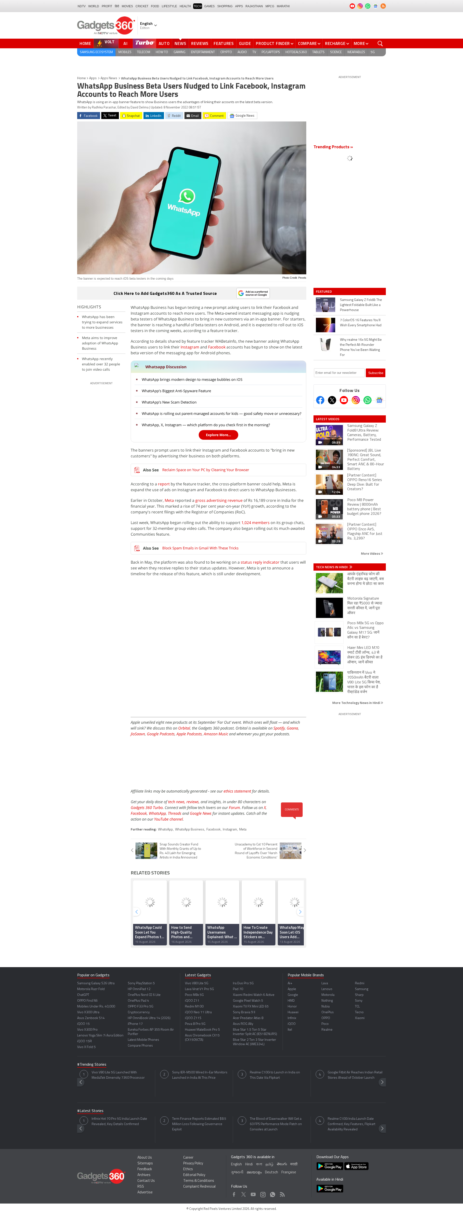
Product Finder (273, 43)
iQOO (292, 1024)
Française (288, 1172)
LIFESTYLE (169, 6)
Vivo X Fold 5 (86, 1047)
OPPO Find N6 (87, 1001)
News (180, 43)
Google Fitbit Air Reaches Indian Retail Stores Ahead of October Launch (355, 1075)
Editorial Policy (194, 1175)
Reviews (200, 43)
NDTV (82, 6)
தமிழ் (269, 1164)
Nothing (327, 1001)
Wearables (356, 52)
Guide (245, 43)
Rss (282, 1193)
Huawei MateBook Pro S (202, 1030)
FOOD (155, 6)
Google (293, 995)
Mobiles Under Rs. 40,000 (96, 1006)
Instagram (190, 347)
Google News (200, 813)
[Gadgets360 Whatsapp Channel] (367, 400)
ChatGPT (83, 995)
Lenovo (326, 989)
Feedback (144, 1169)
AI (125, 43)
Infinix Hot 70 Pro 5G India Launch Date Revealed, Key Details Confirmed (119, 1121)
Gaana (292, 728)
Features (224, 43)
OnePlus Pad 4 (138, 1001)
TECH (198, 6)
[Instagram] (356, 400)
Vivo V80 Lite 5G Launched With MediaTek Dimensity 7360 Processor (118, 1075)
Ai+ (290, 983)
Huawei (293, 1012)
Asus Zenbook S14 (91, 1018)
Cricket (142, 6)
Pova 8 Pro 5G (195, 1024)
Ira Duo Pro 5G (243, 983)
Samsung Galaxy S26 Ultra (96, 983)
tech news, (177, 801)
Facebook (216, 347)
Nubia (325, 1006)
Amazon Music (216, 734)
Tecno (359, 1012)
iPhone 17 (135, 1024)
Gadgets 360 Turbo (147, 807)
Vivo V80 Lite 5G (196, 983)
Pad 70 (238, 989)
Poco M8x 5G (194, 995)
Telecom (143, 52)
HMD (291, 1001)
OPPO (325, 1018)
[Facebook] (320, 400)
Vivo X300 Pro (87, 1030)
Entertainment (203, 52)
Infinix (292, 1018)
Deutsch (271, 1172)
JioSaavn (138, 734)
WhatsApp (157, 813)
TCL (357, 1006)
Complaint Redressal (199, 1187)
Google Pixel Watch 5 (248, 1001)
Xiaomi (360, 1018)
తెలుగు (282, 1164)
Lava (324, 983)
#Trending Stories (91, 1065)
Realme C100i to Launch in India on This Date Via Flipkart (275, 1075)
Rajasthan (254, 6)
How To (162, 52)
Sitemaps (145, 1163)
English (236, 1164)
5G (373, 52)
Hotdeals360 (296, 52)
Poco (325, 1024)
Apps (93, 78)
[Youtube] (344, 400)
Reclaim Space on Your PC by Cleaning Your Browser (205, 469)
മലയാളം (254, 1172)
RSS (140, 1187)
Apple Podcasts (189, 734)
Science (336, 52)
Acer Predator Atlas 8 (248, 1018)
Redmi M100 (194, 1006)
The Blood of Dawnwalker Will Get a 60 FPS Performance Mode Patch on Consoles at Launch (276, 1124)
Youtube (253, 1193)
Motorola (327, 995)
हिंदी (117, 6)
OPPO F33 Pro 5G (140, 1006)
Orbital (184, 728)
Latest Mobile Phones (143, 1040)
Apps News (109, 78)
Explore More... (218, 434)
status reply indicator (260, 562)
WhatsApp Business (189, 829)
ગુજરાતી (237, 1172)
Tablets (318, 52)
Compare (307, 43)
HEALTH (185, 6)
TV (254, 52)
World (93, 6)
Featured (324, 291)
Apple (292, 989)
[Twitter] (332, 400)
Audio (242, 52)
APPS (239, 6)
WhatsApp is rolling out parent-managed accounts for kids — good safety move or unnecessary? (221, 413)
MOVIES (127, 6)
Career (188, 1158)
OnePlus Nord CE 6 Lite (144, 995)
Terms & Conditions (198, 1181)
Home (85, 43)
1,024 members (255, 522)
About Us (144, 1158)
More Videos (371, 553)
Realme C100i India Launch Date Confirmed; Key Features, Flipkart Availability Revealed (351, 1124)
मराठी (293, 1164)
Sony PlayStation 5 (141, 983)
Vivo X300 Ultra (88, 1012)
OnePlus (327, 1012)
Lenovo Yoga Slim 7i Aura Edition (100, 1035)
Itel (290, 1030)
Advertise (145, 1192)
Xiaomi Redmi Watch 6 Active (253, 995)
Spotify (279, 728)
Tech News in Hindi (332, 567)
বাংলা (259, 1164)
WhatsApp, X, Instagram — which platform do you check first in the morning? (206, 424)
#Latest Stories (90, 1111)
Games (209, 6)
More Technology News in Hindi (356, 702)
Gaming (179, 52)
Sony (358, 1001)
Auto (164, 43)
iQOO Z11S (193, 1018)
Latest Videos (327, 419)
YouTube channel (168, 819)
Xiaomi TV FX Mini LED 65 (251, 1006)
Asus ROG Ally (243, 1024)
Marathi (283, 6)
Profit (107, 6)
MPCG (270, 6)
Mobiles (124, 52)
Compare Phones (140, 1046)
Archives (143, 1175)
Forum (234, 807)
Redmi (359, 983)
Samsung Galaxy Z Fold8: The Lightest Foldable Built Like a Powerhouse (361, 305)
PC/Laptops (271, 52)
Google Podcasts (161, 734)
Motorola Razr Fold (91, 989)
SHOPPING (224, 6)
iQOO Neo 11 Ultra (198, 1012)
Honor (292, 1006)
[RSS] (383, 6)
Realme (327, 1030)
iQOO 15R (84, 1041)
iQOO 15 (83, 1024)
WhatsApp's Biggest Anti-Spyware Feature (176, 390)
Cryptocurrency (139, 1012)
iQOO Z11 (192, 1001)
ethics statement (237, 791)
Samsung (361, 989)
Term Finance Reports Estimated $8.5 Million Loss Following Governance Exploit (199, 1124)
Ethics (188, 1169)
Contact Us (146, 1181)
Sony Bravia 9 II (244, 1012)
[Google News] (379, 400)
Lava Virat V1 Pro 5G (199, 989)
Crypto (226, 52)
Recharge (335, 43)
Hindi (249, 1164)
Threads (174, 813)
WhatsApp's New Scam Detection (169, 402)
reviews (192, 801)
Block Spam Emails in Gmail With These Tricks (200, 548)
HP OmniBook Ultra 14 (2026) (149, 1018)
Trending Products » (333, 147)
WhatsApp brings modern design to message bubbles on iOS (192, 379)
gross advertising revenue (218, 500)
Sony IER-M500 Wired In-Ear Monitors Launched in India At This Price (199, 1075)
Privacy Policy (193, 1163)
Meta (169, 500)
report (164, 484)
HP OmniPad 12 (139, 989)
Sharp (359, 995)
